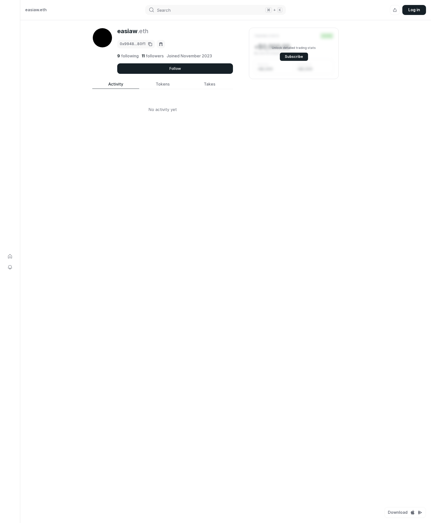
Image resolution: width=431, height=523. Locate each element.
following (128, 55)
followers (153, 55)
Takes (209, 84)
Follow (175, 68)
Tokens (163, 84)
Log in (414, 9)
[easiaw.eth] (161, 44)
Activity (115, 84)
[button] (294, 53)
